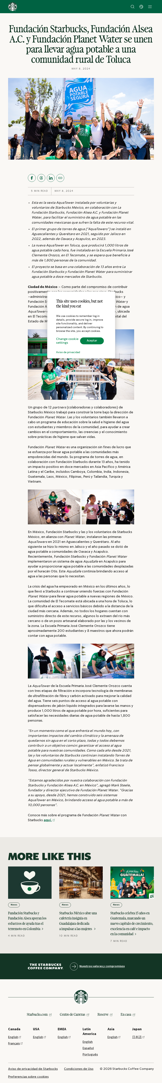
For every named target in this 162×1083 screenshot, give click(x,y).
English (13, 1037)
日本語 (137, 1037)
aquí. (48, 820)
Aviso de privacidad (68, 352)
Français (14, 1043)
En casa (126, 1014)
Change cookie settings (67, 341)
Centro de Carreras (72, 1014)
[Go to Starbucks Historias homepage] (12, 6)
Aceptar (92, 341)
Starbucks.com (37, 1014)
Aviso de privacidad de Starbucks (33, 1068)
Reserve (103, 1014)
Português (90, 1054)
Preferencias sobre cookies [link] (28, 1076)
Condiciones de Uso (78, 1068)
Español (88, 1048)
